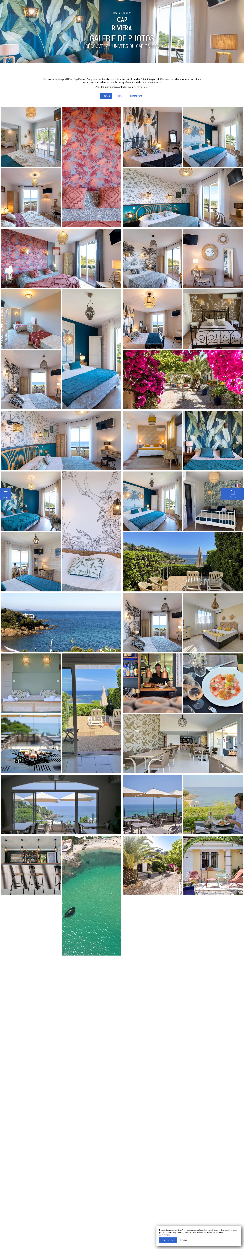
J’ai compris (168, 1240)
